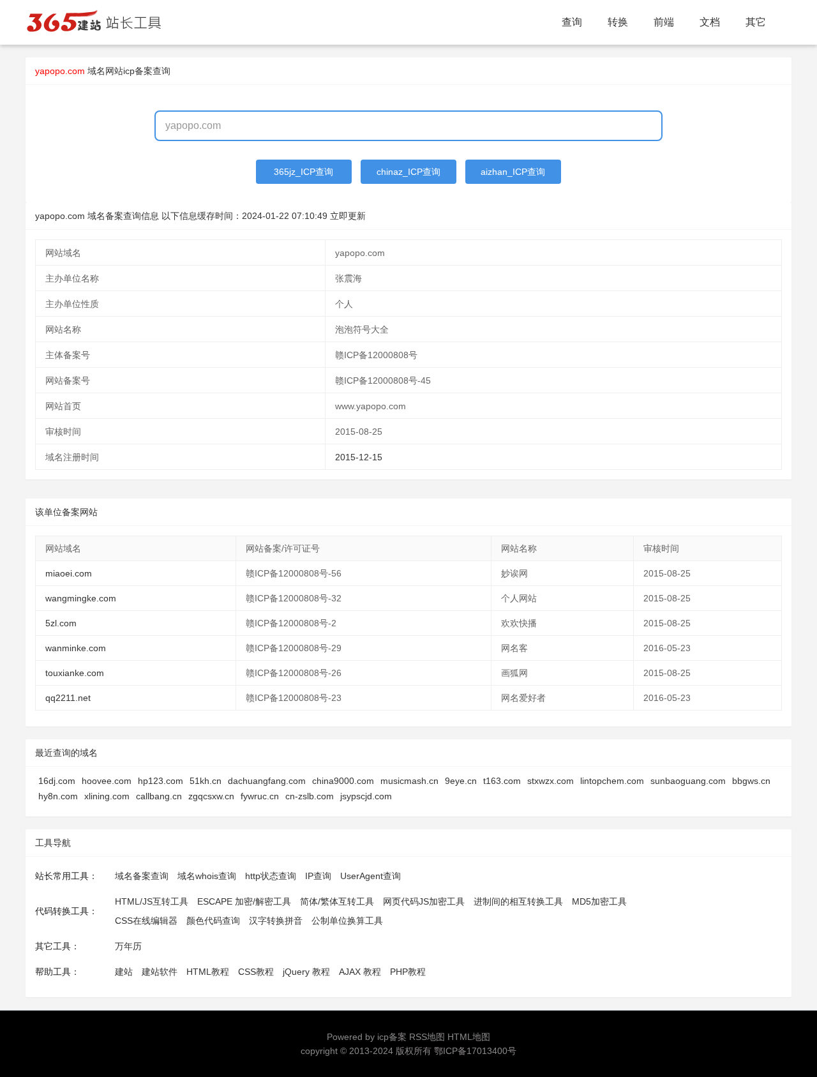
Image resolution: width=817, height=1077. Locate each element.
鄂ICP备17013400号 (475, 1051)
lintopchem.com (612, 781)
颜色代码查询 (213, 920)
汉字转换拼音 (276, 920)
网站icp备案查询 (137, 71)
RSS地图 (427, 1037)
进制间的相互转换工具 (518, 901)
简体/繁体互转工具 (337, 901)
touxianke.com (74, 673)
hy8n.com (58, 796)
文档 (710, 22)
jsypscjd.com (366, 796)
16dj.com (56, 781)
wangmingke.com (80, 598)
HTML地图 (468, 1037)
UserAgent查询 (370, 876)
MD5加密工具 (599, 901)
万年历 (128, 946)
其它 (756, 22)
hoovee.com (106, 781)
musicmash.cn (409, 781)
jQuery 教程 (306, 972)
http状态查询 (270, 876)
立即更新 (348, 216)
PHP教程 (408, 972)
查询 (572, 22)
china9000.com (343, 781)
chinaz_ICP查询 (408, 172)
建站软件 (159, 972)
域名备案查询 (142, 876)
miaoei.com (68, 573)
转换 (618, 22)
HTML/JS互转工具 (151, 901)
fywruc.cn (260, 796)
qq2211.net (68, 698)
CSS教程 (256, 972)
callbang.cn (159, 796)
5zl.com (61, 623)
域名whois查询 (206, 876)
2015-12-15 (358, 457)
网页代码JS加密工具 (424, 901)
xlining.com (107, 796)
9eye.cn (461, 781)
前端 (664, 22)
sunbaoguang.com (688, 781)
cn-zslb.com (309, 796)
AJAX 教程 (360, 972)
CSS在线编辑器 (146, 920)
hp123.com (160, 781)
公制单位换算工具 (347, 920)
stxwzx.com (550, 781)
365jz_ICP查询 (303, 172)
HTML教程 (207, 972)
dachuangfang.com (267, 781)
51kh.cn (205, 781)
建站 (124, 972)
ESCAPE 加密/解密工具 (244, 901)
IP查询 (318, 876)
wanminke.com (75, 648)
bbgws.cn (751, 781)
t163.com (502, 781)
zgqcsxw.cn (211, 796)
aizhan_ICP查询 (513, 172)
